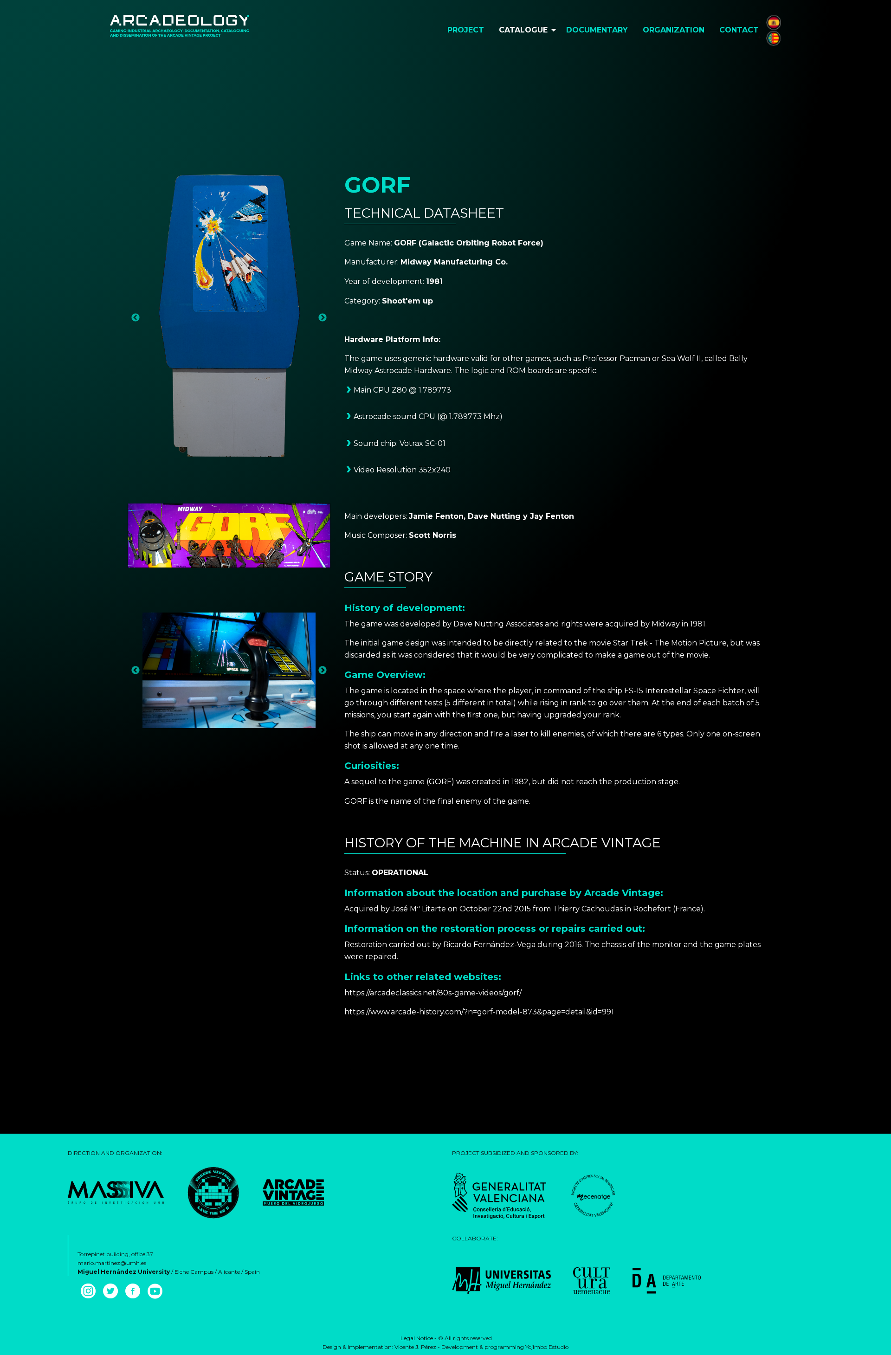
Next (322, 318)
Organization (673, 30)
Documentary (597, 30)
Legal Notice (416, 1338)
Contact (739, 30)
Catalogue (523, 30)
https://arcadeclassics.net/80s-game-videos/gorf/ (433, 992)
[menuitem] (465, 30)
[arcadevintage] (213, 1191)
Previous (135, 318)
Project (465, 30)
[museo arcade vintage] (293, 1191)
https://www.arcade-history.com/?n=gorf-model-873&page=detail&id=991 (479, 1011)
